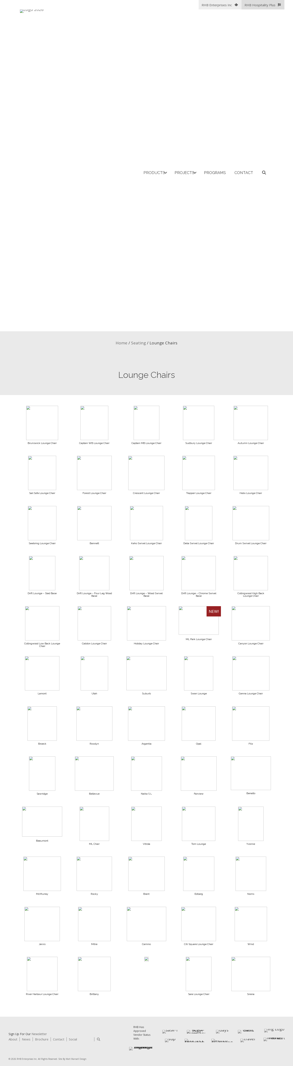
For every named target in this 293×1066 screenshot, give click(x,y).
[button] (220, 4)
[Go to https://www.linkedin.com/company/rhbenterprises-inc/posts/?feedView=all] (82, 1040)
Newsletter (39, 1034)
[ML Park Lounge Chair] (199, 633)
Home (121, 343)
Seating (138, 343)
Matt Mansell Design (76, 1058)
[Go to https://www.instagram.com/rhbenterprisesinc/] (89, 1040)
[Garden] (146, 960)
